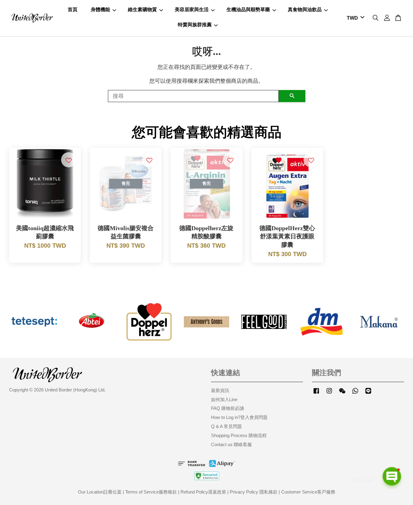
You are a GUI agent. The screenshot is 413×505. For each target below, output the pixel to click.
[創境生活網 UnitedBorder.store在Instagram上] (329, 393)
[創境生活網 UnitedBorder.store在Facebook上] (316, 393)
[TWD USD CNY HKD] (354, 18)
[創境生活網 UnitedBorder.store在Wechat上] (342, 393)
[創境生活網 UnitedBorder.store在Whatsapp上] (355, 393)
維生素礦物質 (142, 9)
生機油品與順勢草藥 (248, 9)
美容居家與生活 (192, 9)
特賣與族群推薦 (195, 24)
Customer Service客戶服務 (308, 491)
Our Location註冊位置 (100, 491)
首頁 (72, 9)
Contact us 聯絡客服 (231, 444)
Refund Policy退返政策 (203, 491)
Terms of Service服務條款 (151, 491)
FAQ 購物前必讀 (227, 408)
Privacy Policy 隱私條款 (254, 491)
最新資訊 (220, 390)
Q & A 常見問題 (226, 426)
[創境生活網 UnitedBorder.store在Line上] (368, 393)
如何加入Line (224, 399)
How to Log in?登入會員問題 (239, 417)
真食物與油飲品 (305, 9)
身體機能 (100, 9)
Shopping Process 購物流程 (239, 435)
